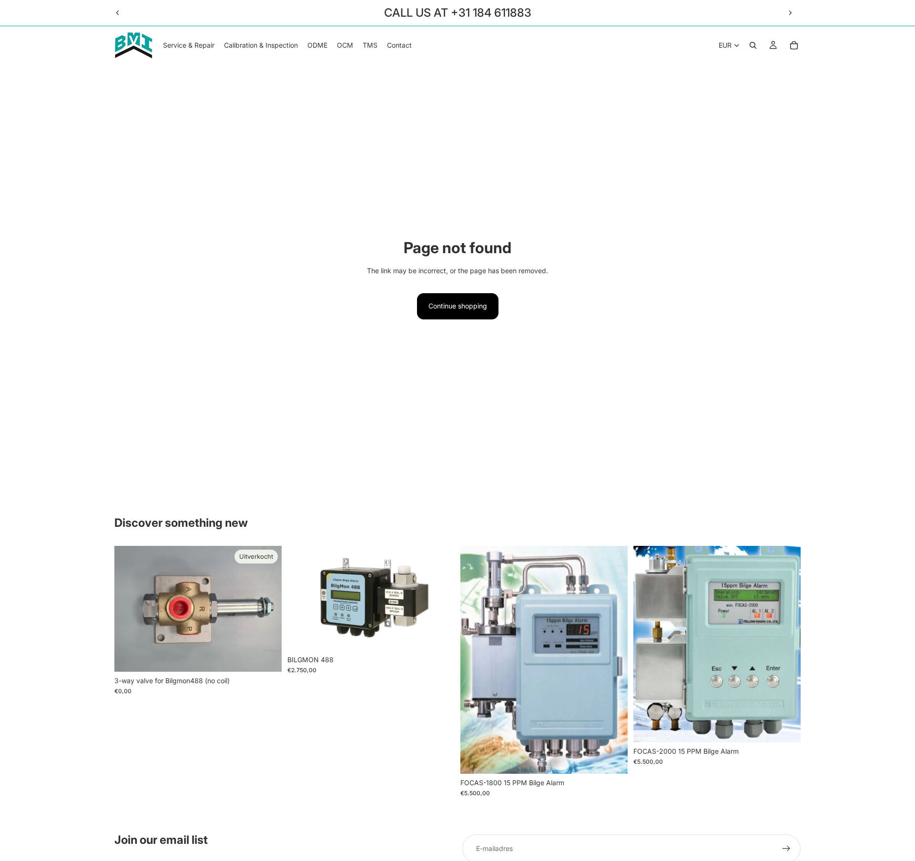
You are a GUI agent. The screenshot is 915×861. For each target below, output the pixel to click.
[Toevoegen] (439, 636)
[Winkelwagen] (793, 45)
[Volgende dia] (790, 12)
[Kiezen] (612, 759)
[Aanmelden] (786, 849)
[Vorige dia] (117, 12)
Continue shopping (457, 306)
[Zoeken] (752, 45)
